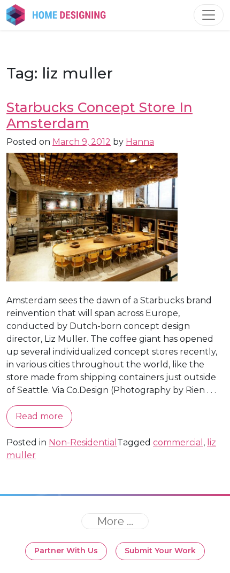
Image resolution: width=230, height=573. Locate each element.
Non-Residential (83, 442)
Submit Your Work (160, 550)
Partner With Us (66, 550)
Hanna (140, 142)
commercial (178, 442)
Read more (39, 416)
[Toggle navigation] (209, 15)
